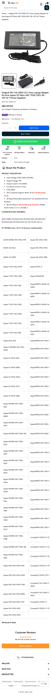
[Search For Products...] (46, 7)
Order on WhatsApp (27, 141)
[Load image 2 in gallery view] (25, 80)
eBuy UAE (28, 692)
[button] (3, 3)
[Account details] (41, 4)
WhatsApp (41, 193)
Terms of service (30, 681)
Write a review (25, 646)
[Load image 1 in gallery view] (9, 80)
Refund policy (7, 681)
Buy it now (25, 134)
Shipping (15, 109)
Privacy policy (18, 681)
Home (4, 13)
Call (35, 193)
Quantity (5, 123)
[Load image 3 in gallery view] (41, 80)
